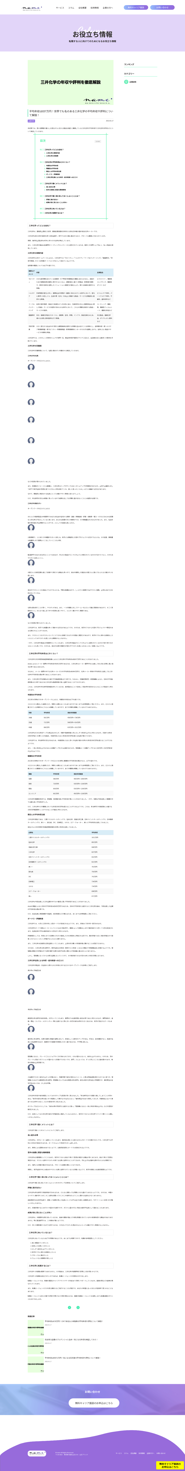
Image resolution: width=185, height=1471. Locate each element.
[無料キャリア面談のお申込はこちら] (94, 1398)
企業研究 (132, 82)
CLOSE (98, 141)
